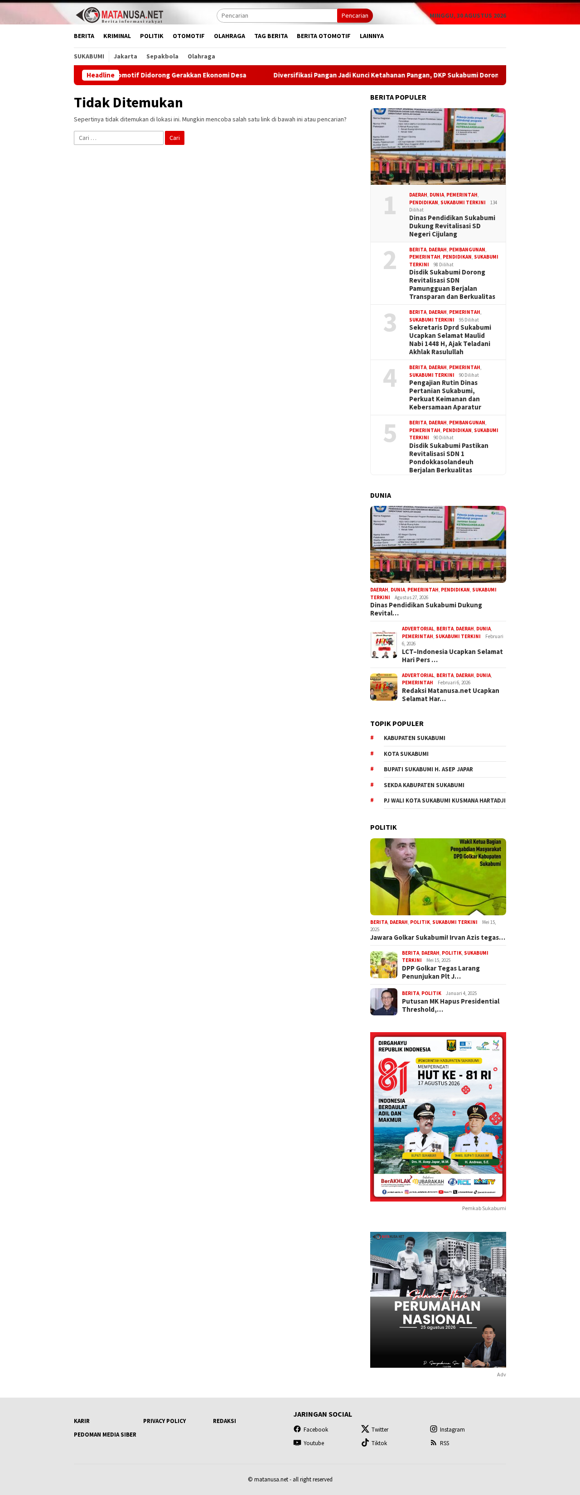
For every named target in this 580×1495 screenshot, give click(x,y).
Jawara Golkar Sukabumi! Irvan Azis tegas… (437, 937)
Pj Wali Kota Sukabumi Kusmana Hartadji (445, 800)
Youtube (314, 1443)
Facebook (316, 1429)
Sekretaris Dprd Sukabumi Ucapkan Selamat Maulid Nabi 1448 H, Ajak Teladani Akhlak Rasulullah (450, 339)
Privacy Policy (164, 1421)
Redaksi (224, 1421)
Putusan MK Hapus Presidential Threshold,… (450, 1005)
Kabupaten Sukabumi (414, 738)
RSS (444, 1443)
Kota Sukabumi (406, 754)
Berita (417, 249)
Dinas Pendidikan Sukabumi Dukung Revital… (426, 609)
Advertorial (418, 628)
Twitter (380, 1429)
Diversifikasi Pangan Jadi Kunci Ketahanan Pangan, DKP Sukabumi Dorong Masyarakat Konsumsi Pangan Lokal (398, 75)
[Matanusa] (119, 14)
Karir (82, 1421)
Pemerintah (462, 195)
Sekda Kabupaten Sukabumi (424, 785)
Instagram (452, 1429)
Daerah (418, 195)
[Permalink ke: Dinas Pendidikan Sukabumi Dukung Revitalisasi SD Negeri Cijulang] (438, 146)
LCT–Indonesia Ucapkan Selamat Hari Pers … (452, 656)
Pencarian (355, 15)
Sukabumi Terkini (463, 202)
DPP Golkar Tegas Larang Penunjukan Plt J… (441, 972)
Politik (420, 922)
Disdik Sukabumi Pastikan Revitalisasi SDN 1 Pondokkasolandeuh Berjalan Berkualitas (448, 458)
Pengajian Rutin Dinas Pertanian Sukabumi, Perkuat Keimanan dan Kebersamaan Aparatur (445, 395)
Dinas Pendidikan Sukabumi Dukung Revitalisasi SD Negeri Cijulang (452, 226)
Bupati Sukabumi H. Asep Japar (428, 769)
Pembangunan (467, 249)
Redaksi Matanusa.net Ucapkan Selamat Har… (450, 695)
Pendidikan (423, 202)
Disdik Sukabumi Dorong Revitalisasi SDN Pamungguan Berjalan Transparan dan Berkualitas (452, 284)
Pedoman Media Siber (105, 1434)
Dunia (437, 195)
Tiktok (379, 1443)
